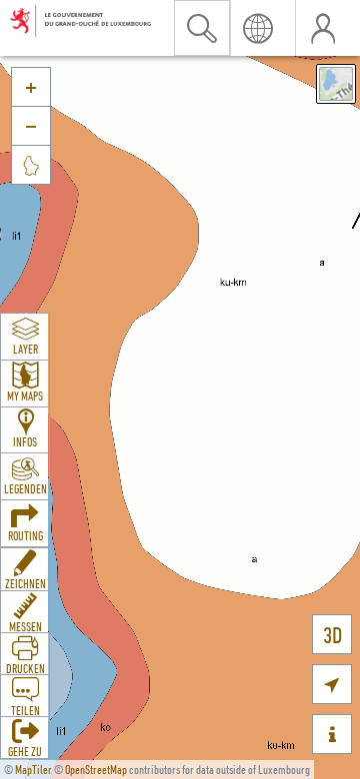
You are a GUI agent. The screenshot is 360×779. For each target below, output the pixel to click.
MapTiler (33, 769)
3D (332, 634)
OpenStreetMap (96, 769)
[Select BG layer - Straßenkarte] (336, 84)
